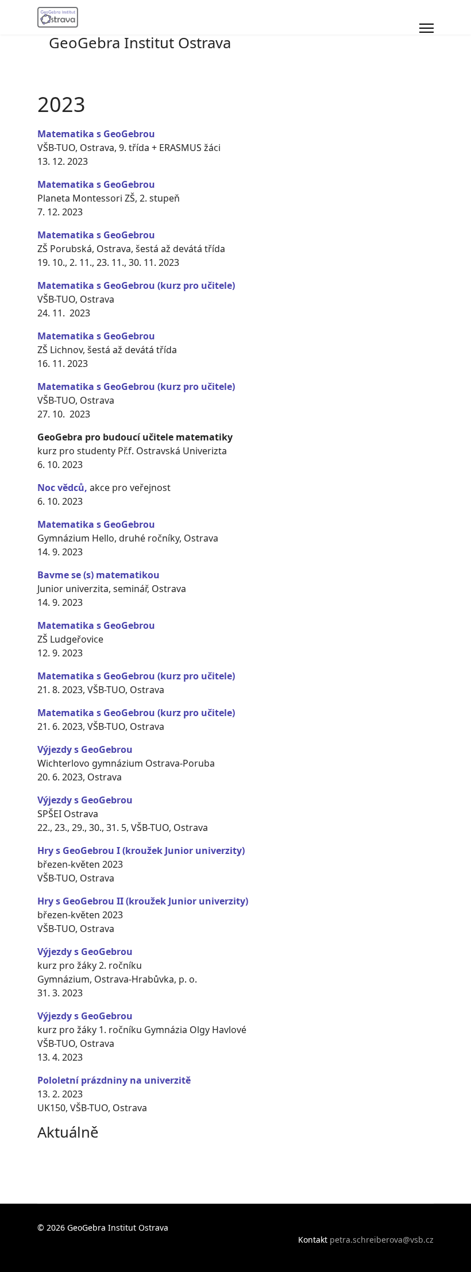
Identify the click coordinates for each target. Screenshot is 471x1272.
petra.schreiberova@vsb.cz (382, 1239)
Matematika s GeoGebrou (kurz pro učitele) (136, 285)
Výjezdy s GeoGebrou (85, 749)
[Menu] (426, 28)
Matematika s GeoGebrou (96, 336)
